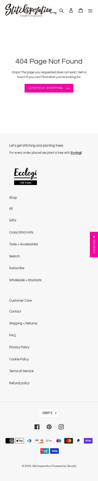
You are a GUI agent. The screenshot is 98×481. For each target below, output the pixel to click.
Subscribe (16, 268)
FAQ (12, 335)
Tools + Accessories (23, 244)
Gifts (12, 220)
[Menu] (90, 10)
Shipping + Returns (23, 323)
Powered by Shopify (64, 466)
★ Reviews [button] (93, 244)
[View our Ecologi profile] (25, 177)
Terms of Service (21, 371)
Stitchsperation (41, 466)
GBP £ (47, 413)
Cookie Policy (19, 359)
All (11, 208)
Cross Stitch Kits (21, 232)
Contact (15, 311)
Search (14, 256)
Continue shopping (45, 88)
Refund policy (19, 383)
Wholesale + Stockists (25, 280)
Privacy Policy (19, 347)
